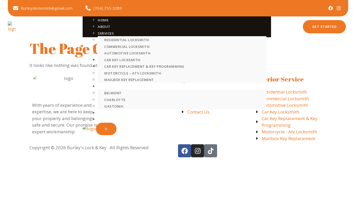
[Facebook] (330, 8)
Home (103, 20)
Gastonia (113, 106)
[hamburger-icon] (262, 20)
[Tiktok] (210, 150)
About (104, 26)
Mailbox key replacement (129, 79)
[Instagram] (338, 8)
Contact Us (109, 119)
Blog (102, 113)
